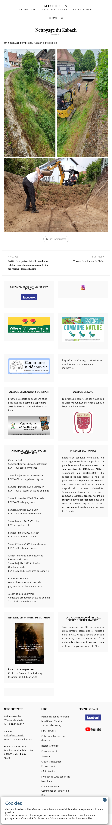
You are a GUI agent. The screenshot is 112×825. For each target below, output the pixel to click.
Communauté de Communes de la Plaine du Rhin (55, 791)
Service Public (48, 730)
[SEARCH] (62, 18)
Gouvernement (49, 751)
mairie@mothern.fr (14, 735)
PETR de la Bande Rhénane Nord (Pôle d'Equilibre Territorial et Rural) (55, 721)
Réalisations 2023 (58, 239)
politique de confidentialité (19, 818)
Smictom (46, 756)
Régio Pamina (48, 771)
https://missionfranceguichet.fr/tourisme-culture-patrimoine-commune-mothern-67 (82, 364)
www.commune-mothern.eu (18, 739)
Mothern (56, 5)
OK (105, 799)
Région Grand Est (50, 745)
